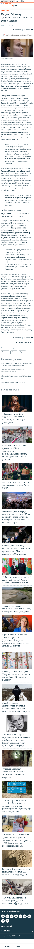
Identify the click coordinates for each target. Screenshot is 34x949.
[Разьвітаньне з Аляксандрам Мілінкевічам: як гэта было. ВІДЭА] (17, 471)
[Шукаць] (28, 946)
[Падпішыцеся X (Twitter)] (12, 916)
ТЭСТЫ (18, 946)
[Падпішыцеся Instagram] (29, 916)
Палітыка (5, 11)
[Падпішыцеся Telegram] (3, 921)
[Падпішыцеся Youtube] (16, 916)
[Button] (17, 29)
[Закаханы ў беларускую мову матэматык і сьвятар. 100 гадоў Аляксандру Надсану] (17, 858)
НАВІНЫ (7, 946)
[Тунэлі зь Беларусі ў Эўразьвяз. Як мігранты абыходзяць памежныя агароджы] (17, 758)
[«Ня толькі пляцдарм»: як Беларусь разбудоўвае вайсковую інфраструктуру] (17, 887)
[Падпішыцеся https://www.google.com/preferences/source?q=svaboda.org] (3, 916)
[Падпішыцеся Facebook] (7, 916)
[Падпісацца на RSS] (7, 921)
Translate (7, 4)
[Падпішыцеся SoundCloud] (25, 916)
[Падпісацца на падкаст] (20, 916)
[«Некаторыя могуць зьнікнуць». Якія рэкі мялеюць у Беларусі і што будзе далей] (17, 595)
